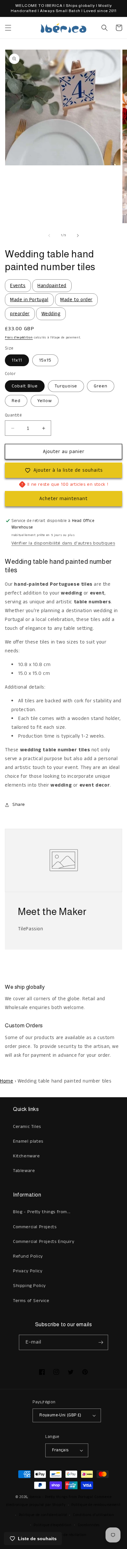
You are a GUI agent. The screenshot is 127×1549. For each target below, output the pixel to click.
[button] (8, 28)
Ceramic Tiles (27, 1126)
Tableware (24, 1170)
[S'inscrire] (100, 1342)
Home (6, 1081)
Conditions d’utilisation (93, 1515)
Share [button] (18, 804)
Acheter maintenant (63, 498)
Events (18, 285)
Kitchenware (26, 1156)
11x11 (17, 360)
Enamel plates (28, 1141)
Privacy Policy (27, 1271)
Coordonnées (89, 1525)
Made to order (76, 299)
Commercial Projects (34, 1227)
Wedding (50, 313)
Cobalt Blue (25, 386)
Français (60, 1450)
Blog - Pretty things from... (42, 1212)
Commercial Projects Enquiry (43, 1241)
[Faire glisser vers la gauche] (49, 235)
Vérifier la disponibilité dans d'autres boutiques (63, 543)
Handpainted (51, 285)
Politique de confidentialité (43, 1515)
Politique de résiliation (67, 1535)
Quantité (13, 415)
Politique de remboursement (95, 1505)
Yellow (44, 401)
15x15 (45, 360)
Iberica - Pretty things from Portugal (61, 1497)
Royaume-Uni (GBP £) (60, 1415)
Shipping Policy (29, 1285)
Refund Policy (28, 1256)
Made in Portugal (29, 299)
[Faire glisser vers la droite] (78, 235)
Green (100, 386)
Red (16, 401)
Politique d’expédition (52, 1525)
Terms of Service (31, 1300)
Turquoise (66, 386)
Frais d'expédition (19, 337)
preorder (20, 313)
